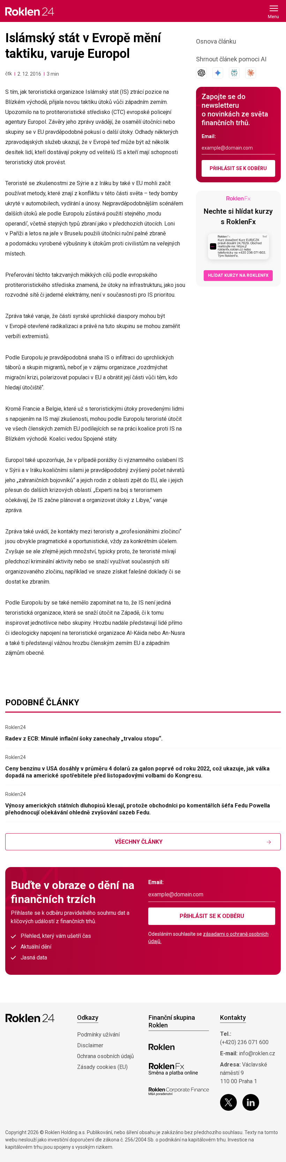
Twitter (228, 1102)
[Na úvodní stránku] (29, 11)
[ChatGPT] (201, 72)
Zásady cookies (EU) (102, 1067)
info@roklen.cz (257, 1053)
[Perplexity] (234, 72)
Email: (209, 136)
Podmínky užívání (98, 1034)
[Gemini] (217, 72)
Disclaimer (90, 1045)
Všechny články (139, 841)
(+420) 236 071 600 (244, 1042)
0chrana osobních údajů (105, 1056)
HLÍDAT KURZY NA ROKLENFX (238, 275)
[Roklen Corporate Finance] (179, 1091)
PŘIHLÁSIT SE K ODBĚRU (238, 168)
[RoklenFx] (173, 1069)
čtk (8, 73)
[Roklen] (162, 1047)
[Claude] (250, 72)
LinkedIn (250, 1102)
